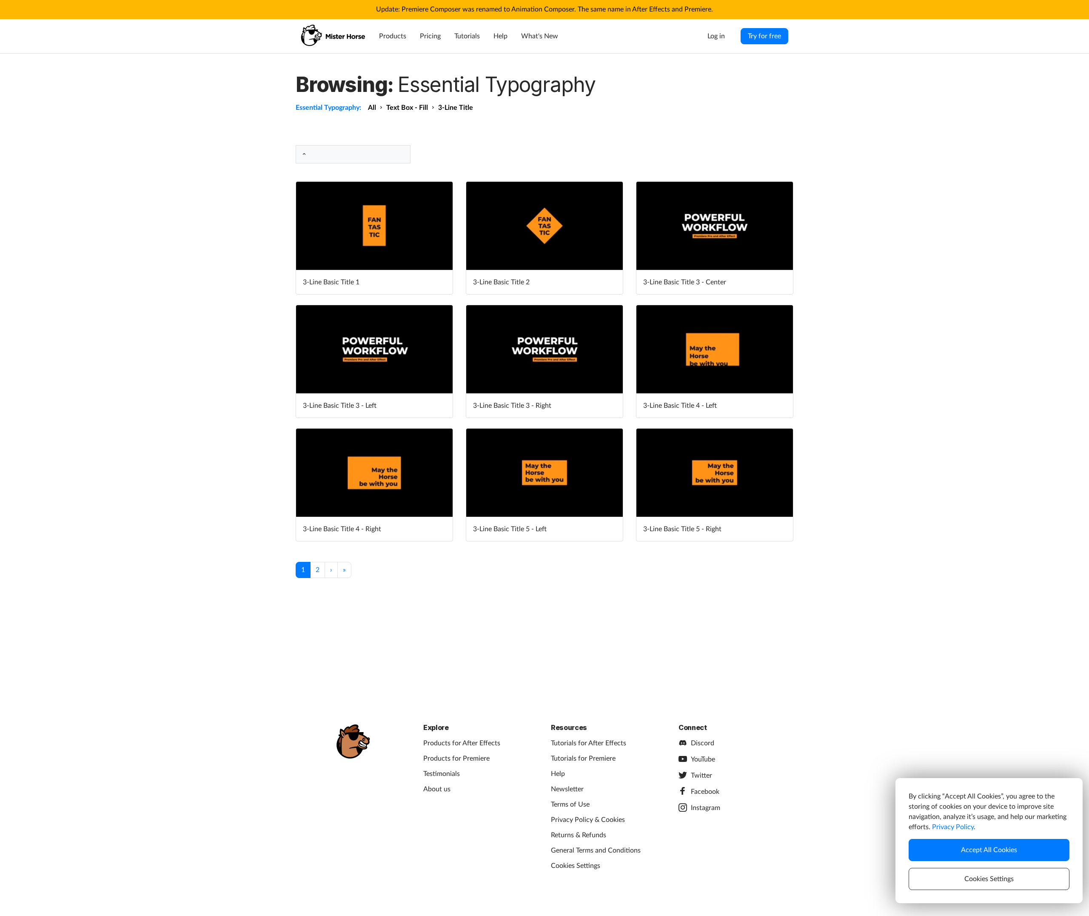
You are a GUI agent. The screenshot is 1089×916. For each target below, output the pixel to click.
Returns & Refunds (578, 835)
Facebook (705, 791)
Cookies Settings (575, 865)
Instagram (705, 807)
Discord (702, 743)
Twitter (701, 775)
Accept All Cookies (989, 850)
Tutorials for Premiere (583, 758)
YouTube (703, 759)
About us (436, 789)
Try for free (764, 36)
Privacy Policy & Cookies (588, 819)
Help (500, 36)
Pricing (430, 36)
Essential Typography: (328, 107)
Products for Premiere (456, 758)
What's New (539, 36)
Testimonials (441, 773)
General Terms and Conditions (596, 850)
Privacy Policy (953, 827)
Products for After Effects (461, 743)
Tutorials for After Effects (588, 743)
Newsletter (567, 789)
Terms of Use (570, 804)
